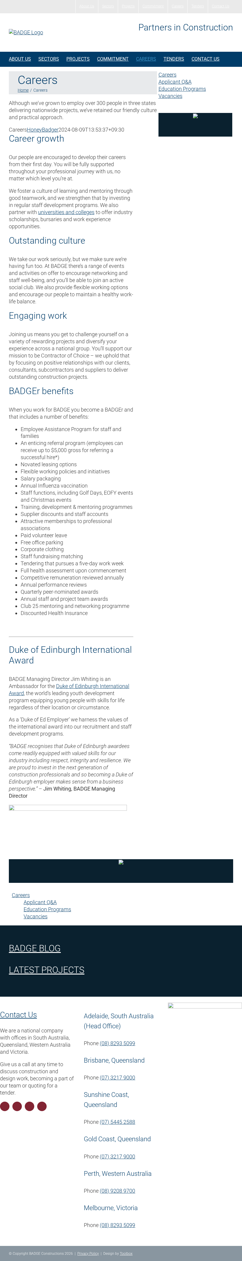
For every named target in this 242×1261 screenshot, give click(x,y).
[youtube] (29, 1106)
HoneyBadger (42, 130)
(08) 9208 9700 (117, 1191)
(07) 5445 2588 (117, 1122)
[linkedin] (42, 1106)
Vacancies (170, 96)
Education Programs (182, 89)
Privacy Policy (88, 1254)
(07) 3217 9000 (117, 1077)
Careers (167, 75)
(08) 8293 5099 (117, 1043)
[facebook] (4, 1106)
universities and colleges (66, 212)
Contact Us (18, 1014)
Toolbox (126, 1254)
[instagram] (17, 1106)
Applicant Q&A (175, 82)
